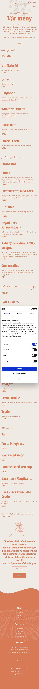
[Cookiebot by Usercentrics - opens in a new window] (29, 309)
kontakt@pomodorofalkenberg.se (19, 652)
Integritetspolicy (15, 671)
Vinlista (19, 617)
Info (34, 6)
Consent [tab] (7, 314)
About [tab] (32, 314)
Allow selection (19, 374)
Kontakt (19, 575)
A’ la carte (19, 612)
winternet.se (20, 673)
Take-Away (19, 615)
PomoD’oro (19, 628)
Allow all (19, 369)
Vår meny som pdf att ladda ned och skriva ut (19, 37)
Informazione (19, 636)
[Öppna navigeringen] (2, 4)
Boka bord (32, 2)
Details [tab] (19, 314)
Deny (19, 379)
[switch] (34, 349)
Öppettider (19, 631)
